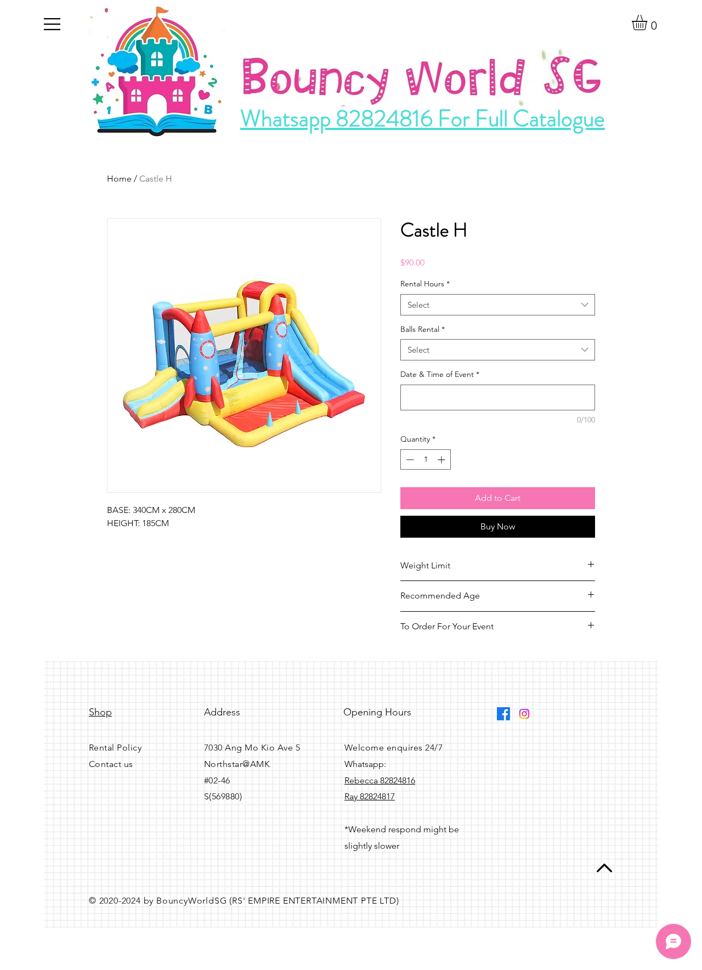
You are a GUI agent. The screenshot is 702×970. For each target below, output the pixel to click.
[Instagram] (524, 713)
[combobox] (497, 304)
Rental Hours (425, 284)
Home (119, 178)
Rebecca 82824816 (379, 780)
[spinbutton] (425, 459)
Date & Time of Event (439, 374)
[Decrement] (409, 459)
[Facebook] (503, 713)
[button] (52, 24)
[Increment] (442, 459)
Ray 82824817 (369, 796)
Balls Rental (422, 329)
